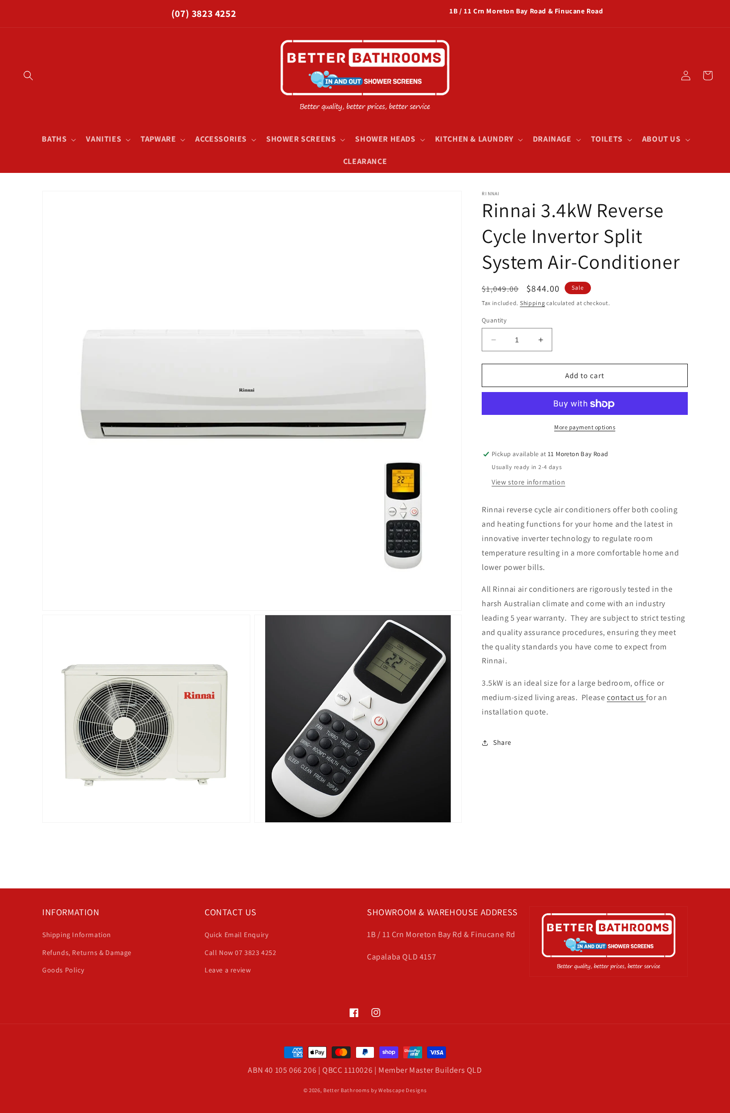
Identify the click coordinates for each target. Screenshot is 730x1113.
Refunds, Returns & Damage (87, 952)
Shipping (532, 303)
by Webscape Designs (399, 1090)
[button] (28, 75)
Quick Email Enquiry (236, 934)
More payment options (584, 427)
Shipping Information (76, 934)
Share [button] (502, 742)
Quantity (494, 320)
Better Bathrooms (346, 1090)
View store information (528, 482)
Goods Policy (63, 969)
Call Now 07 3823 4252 (241, 952)
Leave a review (228, 969)
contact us (626, 697)
